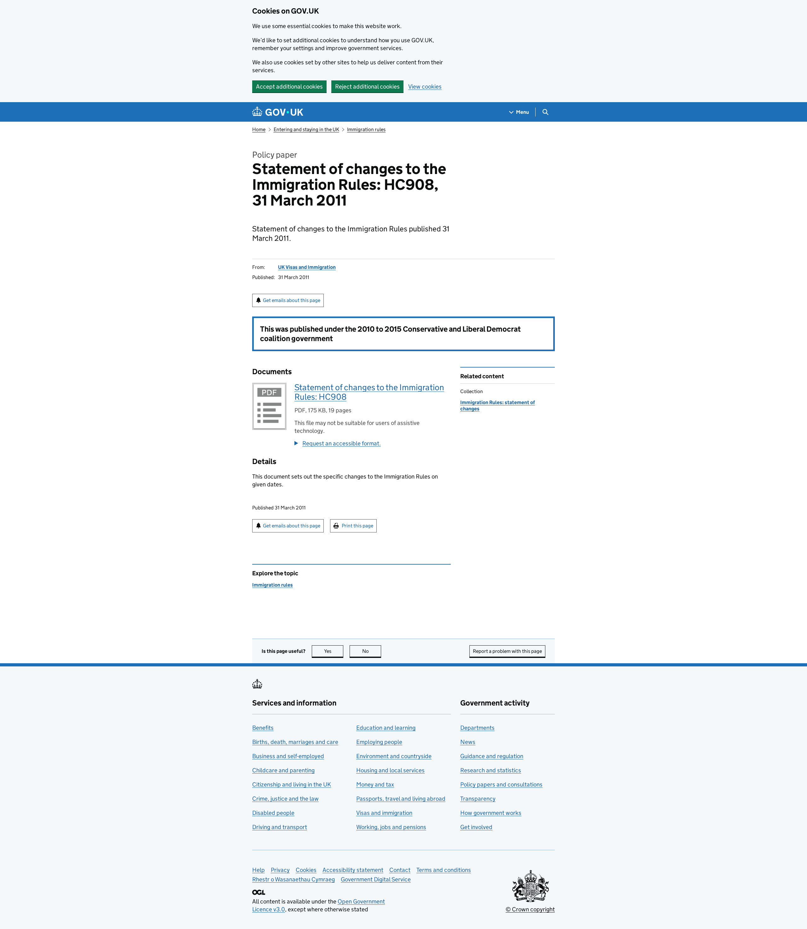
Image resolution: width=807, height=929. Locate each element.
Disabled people (273, 812)
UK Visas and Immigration (307, 267)
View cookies (425, 87)
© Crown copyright (530, 909)
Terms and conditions (443, 870)
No (371, 651)
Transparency (478, 798)
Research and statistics (490, 770)
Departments (477, 727)
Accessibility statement (352, 870)
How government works (490, 812)
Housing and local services (390, 770)
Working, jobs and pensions (391, 827)
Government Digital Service (376, 879)
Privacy (280, 870)
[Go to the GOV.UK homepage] (277, 112)
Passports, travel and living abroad (400, 798)
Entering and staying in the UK (306, 129)
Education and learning (385, 727)
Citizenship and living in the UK (291, 784)
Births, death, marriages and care (295, 742)
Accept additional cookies (289, 86)
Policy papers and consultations (501, 784)
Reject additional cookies (367, 86)
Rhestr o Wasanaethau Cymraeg (293, 879)
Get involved (476, 827)
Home (258, 129)
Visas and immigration (384, 812)
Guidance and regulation (491, 756)
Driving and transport (279, 827)
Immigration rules (366, 129)
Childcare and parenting (283, 770)
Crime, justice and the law (285, 798)
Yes (333, 651)
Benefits (263, 727)
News (467, 742)
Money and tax (375, 784)
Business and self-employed (288, 756)
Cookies (306, 870)
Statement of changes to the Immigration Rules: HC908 (369, 392)
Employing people (379, 742)
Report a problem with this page (507, 651)
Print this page (357, 526)
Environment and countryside (394, 756)
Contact (399, 870)
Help (258, 870)
